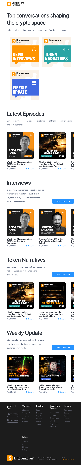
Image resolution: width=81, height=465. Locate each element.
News (38, 410)
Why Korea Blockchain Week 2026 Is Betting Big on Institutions (19, 164)
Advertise (25, 416)
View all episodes (63, 201)
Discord (25, 447)
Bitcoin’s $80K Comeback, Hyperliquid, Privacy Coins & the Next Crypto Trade (51, 164)
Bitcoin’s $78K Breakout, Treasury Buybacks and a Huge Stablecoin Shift (18, 387)
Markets (39, 413)
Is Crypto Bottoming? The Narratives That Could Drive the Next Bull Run (51, 314)
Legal (24, 419)
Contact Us (26, 413)
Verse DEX (54, 427)
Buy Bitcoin (54, 424)
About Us (25, 410)
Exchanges (68, 410)
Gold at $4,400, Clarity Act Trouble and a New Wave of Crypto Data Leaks (51, 387)
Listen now (30, 169)
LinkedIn (25, 450)
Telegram (25, 441)
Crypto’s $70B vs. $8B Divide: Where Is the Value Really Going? (51, 241)
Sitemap (25, 422)
